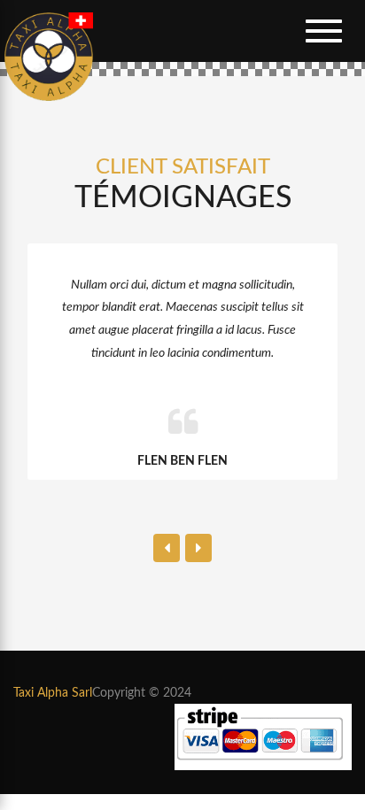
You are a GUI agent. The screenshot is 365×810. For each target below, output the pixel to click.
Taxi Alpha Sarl (52, 693)
